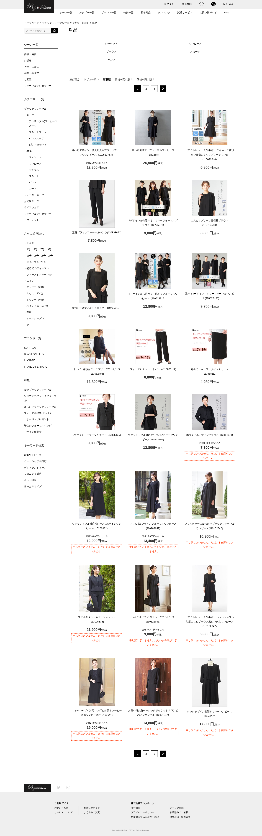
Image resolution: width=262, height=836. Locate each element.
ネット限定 (30, 480)
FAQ (226, 12)
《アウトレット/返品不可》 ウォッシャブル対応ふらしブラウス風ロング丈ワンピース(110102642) (209, 621)
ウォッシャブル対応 (35, 461)
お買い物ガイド (92, 808)
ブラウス (34, 170)
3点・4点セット (38, 144)
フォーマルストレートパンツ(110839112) (153, 369)
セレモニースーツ (34, 195)
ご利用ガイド (61, 803)
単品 (29, 151)
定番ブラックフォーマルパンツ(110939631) (96, 232)
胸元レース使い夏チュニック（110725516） (97, 307)
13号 (36, 255)
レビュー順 (90, 79)
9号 (49, 249)
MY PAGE (228, 3)
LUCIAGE (29, 360)
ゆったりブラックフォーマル (40, 407)
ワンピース (35, 163)
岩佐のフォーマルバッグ (38, 425)
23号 (43, 262)
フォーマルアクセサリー (38, 85)
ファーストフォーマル (39, 274)
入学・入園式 (31, 67)
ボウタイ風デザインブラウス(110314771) (209, 434)
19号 (29, 262)
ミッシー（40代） (37, 299)
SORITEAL (30, 348)
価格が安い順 (122, 79)
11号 (29, 255)
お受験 (28, 60)
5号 (35, 249)
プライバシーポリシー (142, 812)
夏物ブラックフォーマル (38, 389)
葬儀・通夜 (30, 54)
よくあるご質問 (92, 812)
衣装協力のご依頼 (179, 812)
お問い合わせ (61, 808)
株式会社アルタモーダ (142, 803)
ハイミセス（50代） (38, 306)
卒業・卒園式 (31, 73)
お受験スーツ (31, 201)
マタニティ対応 (33, 473)
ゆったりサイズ (33, 486)
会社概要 (135, 808)
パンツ (32, 182)
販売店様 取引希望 (180, 816)
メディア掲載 (177, 808)
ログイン (169, 3)
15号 (43, 255)
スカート (34, 176)
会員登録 (187, 3)
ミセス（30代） (35, 293)
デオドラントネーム (35, 467)
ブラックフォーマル (35, 109)
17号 (50, 255)
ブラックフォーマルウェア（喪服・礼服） (65, 22)
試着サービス (184, 12)
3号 (28, 249)
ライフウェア (31, 207)
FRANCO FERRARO (35, 366)
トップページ (31, 22)
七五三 (28, 79)
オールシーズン (35, 318)
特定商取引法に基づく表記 (145, 816)
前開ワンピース (33, 455)
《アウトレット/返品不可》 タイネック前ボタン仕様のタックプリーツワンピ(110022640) (209, 155)
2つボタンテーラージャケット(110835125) (97, 434)
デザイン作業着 (33, 432)
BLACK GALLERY (34, 354)
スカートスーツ (37, 132)
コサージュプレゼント (36, 419)
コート (32, 188)
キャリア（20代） (37, 287)
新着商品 (146, 12)
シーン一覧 (66, 12)
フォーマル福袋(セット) (37, 413)
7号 (42, 249)
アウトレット (31, 220)
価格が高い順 (144, 79)
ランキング (164, 12)
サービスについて (63, 812)
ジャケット (35, 157)
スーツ (30, 115)
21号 (36, 262)
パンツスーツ (36, 138)
